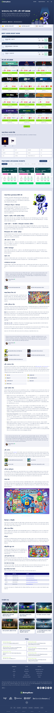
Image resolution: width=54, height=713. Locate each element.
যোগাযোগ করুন (39, 675)
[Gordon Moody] (27, 698)
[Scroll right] (52, 177)
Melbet (5, 180)
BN (2, 687)
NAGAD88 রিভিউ (26, 74)
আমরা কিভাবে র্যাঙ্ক (39, 673)
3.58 (15, 177)
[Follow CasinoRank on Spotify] (48, 688)
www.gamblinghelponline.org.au (32, 582)
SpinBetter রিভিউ (26, 122)
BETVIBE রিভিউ (10, 122)
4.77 (48, 178)
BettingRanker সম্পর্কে (39, 669)
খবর (51, 1)
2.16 (8, 177)
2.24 (8, 178)
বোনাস (14, 669)
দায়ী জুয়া (26, 673)
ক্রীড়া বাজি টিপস (26, 671)
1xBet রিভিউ (44, 90)
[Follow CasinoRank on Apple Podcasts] (51, 688)
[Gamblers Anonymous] (10, 698)
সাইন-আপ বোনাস (45, 366)
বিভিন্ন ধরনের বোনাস (38, 366)
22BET (5, 177)
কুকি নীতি (16, 711)
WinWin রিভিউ (10, 106)
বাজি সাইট (34, 1)
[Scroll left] (2, 177)
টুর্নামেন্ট (14, 675)
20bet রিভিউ (27, 90)
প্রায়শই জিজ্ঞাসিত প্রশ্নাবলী (26, 677)
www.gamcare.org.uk (30, 575)
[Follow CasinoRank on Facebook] (38, 688)
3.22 (28, 177)
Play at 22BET (9, 183)
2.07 (25, 177)
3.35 (28, 178)
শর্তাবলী (39, 711)
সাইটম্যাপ (39, 677)
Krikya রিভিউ (10, 74)
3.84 (31, 177)
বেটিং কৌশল (15, 452)
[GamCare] (18, 698)
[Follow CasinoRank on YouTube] (46, 688)
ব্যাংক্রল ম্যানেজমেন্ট (26, 675)
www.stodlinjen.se (29, 584)
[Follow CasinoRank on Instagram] (41, 688)
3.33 (11, 178)
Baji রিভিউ (9, 90)
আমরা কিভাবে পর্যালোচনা (39, 671)
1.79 (42, 177)
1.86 (42, 178)
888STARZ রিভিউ (43, 74)
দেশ (14, 673)
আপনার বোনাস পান (10, 72)
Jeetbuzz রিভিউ (43, 106)
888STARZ (4, 178)
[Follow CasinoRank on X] (43, 688)
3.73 (45, 178)
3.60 (45, 177)
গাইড (48, 1)
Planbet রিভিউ (27, 106)
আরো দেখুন (26, 126)
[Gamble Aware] (41, 698)
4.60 (48, 177)
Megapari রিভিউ (43, 122)
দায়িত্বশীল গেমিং (23, 711)
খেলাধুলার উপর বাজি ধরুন (41, 1)
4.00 (31, 178)
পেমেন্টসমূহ (14, 671)
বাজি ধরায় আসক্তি (8, 711)
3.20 (11, 177)
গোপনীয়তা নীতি (32, 711)
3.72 (15, 178)
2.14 (25, 178)
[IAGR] (5, 698)
